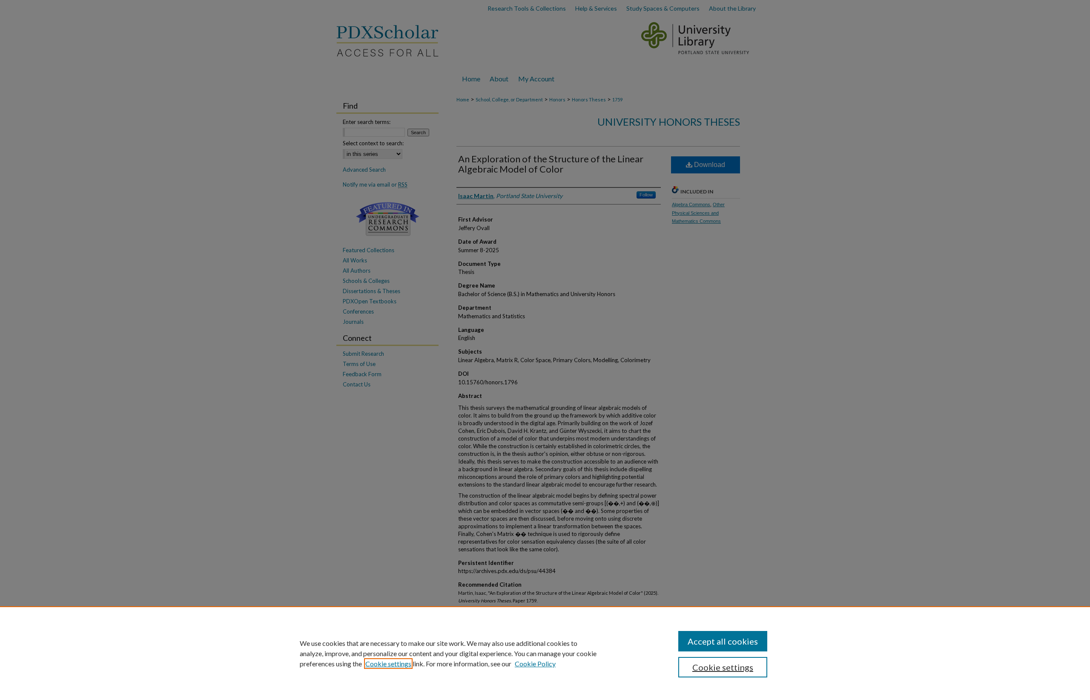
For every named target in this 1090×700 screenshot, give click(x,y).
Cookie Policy (535, 664)
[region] (545, 653)
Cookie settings (388, 664)
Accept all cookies (723, 641)
